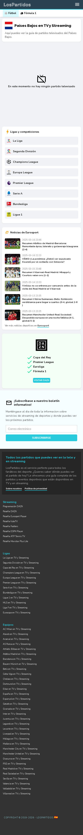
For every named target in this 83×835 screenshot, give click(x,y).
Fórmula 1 (30, 13)
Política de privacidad (36, 488)
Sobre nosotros (14, 488)
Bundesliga (20, 204)
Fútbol (12, 13)
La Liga (17, 141)
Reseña (10, 511)
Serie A (17, 193)
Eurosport (43, 325)
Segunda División (24, 151)
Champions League (25, 162)
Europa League (22, 172)
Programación (13, 506)
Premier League (23, 183)
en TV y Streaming (16, 557)
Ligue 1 (17, 214)
